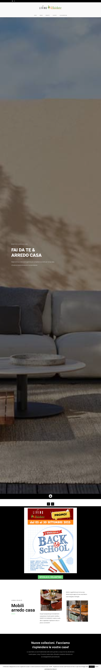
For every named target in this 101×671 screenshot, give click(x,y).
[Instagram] (52, 504)
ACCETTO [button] (92, 666)
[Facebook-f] (48, 504)
